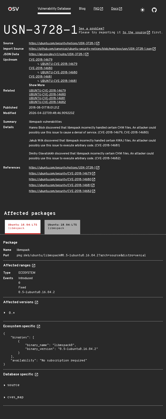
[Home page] (13, 10)
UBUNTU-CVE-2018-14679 (58, 64)
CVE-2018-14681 (40, 77)
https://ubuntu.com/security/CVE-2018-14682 (60, 191)
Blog (82, 9)
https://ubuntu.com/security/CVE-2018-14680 (60, 180)
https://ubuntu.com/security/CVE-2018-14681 (60, 185)
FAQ (96, 9)
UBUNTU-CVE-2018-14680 (58, 73)
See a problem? (91, 29)
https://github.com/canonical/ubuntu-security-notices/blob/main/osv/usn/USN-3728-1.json (90, 49)
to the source (134, 33)
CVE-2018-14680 (40, 68)
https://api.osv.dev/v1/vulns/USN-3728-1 (57, 54)
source (13, 385)
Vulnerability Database (54, 9)
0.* (12, 313)
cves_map (15, 397)
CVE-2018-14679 (40, 60)
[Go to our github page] (154, 9)
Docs (114, 9)
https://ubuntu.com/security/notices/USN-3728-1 (62, 43)
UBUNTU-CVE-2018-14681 (58, 81)
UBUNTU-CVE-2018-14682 (47, 102)
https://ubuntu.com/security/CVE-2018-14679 (60, 174)
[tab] (22, 227)
